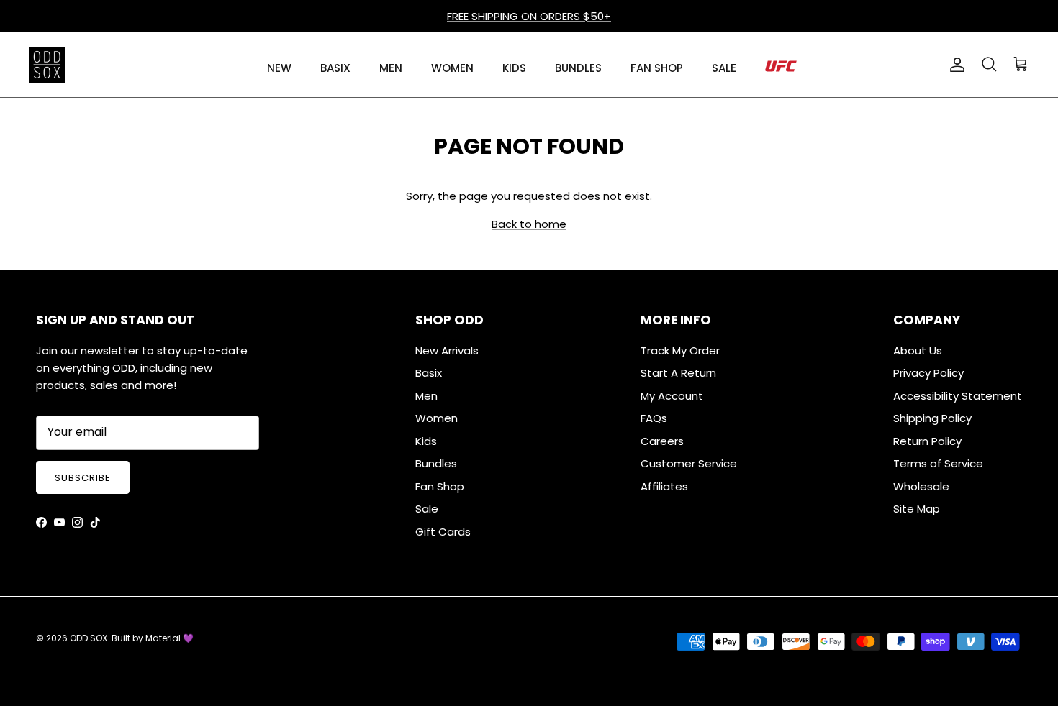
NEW (279, 67)
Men (426, 395)
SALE (724, 67)
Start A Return (678, 372)
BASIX (335, 67)
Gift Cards (443, 531)
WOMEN (452, 67)
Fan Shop (439, 486)
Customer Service (689, 463)
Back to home (529, 223)
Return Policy (927, 441)
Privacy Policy (928, 372)
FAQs (654, 418)
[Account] (954, 64)
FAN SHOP (656, 67)
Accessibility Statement (957, 395)
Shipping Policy (932, 418)
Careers (662, 441)
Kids (426, 441)
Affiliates (664, 486)
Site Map (916, 508)
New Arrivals (447, 350)
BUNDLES (578, 67)
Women (436, 418)
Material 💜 (169, 638)
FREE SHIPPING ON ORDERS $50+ (529, 16)
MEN (390, 67)
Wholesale (921, 486)
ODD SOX (88, 638)
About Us (917, 350)
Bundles (436, 463)
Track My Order (680, 350)
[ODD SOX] (47, 65)
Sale (426, 508)
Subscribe (83, 478)
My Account (672, 395)
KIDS (514, 67)
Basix (428, 372)
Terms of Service (938, 463)
